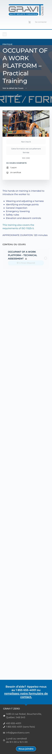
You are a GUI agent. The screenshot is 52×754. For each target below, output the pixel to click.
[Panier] (29, 22)
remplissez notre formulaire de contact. (26, 695)
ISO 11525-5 (27, 228)
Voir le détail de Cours (13, 88)
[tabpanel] (26, 213)
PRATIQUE (7, 44)
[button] (5, 34)
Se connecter (41, 22)
